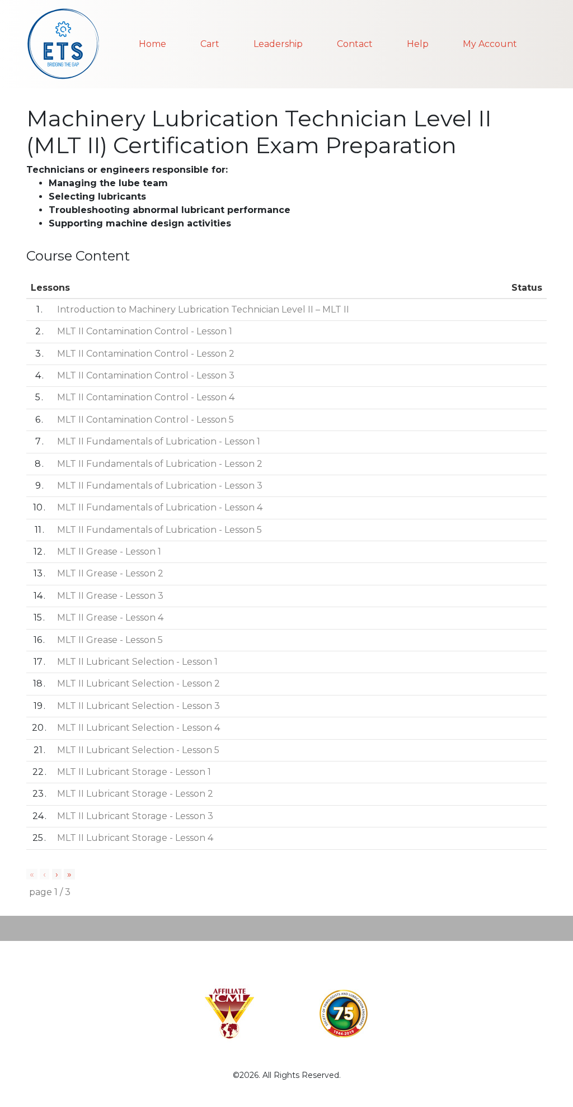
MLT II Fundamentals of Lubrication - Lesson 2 (159, 463)
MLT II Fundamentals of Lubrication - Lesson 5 (159, 529)
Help (418, 44)
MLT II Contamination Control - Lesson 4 (145, 397)
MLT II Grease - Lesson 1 (109, 551)
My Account (490, 44)
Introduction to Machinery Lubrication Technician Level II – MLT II (203, 309)
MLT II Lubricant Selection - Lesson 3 (138, 706)
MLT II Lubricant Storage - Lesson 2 (135, 793)
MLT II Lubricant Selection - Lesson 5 (138, 750)
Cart (209, 44)
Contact (355, 44)
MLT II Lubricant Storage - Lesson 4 (135, 837)
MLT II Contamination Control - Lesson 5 (145, 419)
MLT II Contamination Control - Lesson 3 (145, 375)
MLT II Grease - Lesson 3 (110, 595)
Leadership (278, 44)
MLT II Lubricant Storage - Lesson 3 (135, 816)
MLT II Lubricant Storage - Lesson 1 (134, 772)
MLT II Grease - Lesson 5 (110, 640)
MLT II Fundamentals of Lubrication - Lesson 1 (158, 441)
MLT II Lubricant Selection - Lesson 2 (138, 683)
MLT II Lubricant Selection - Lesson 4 (138, 727)
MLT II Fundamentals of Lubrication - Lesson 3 (159, 485)
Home (152, 44)
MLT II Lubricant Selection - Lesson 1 (137, 661)
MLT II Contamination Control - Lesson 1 (144, 331)
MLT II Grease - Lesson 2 (110, 573)
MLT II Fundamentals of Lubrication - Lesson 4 (159, 507)
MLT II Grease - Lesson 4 (110, 617)
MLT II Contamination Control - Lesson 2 (145, 353)
